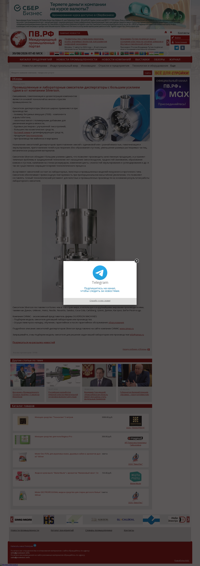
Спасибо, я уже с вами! (100, 300)
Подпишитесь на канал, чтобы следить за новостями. (100, 289)
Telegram (100, 282)
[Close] (136, 261)
